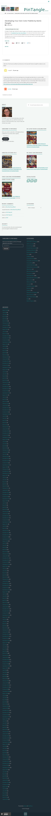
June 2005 (5, 771)
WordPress (30, 806)
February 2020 (6, 450)
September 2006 (6, 742)
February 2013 (6, 579)
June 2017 (5, 479)
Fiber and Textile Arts (31, 271)
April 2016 (5, 507)
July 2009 (5, 670)
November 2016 (6, 494)
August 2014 (5, 541)
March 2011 (5, 628)
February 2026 (6, 323)
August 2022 (5, 395)
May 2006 (5, 750)
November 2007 (6, 712)
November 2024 (6, 337)
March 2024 (5, 354)
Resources (29, 288)
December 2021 (6, 407)
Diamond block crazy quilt (32, 267)
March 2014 (5, 551)
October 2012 (5, 587)
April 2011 (5, 625)
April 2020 (5, 445)
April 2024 (5, 352)
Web (27, 298)
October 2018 (5, 462)
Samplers (28, 290)
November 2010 (6, 636)
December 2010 (6, 634)
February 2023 (6, 382)
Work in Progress (30, 301)
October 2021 (5, 412)
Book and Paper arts (31, 252)
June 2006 (5, 748)
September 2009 (6, 666)
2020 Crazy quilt (30, 243)
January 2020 (5, 452)
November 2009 (6, 661)
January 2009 (5, 683)
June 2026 (5, 314)
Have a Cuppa (29, 279)
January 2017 (5, 490)
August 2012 (5, 591)
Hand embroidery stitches (32, 277)
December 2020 (6, 431)
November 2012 (6, 585)
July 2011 (5, 619)
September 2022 (6, 393)
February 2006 (6, 757)
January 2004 (5, 799)
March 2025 (5, 333)
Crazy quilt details (30, 258)
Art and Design (10, 13)
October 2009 (5, 663)
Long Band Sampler (31, 286)
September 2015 (6, 522)
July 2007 (5, 721)
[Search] (28, 105)
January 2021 (5, 428)
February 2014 (6, 553)
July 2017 (5, 477)
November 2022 (6, 388)
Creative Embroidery (31, 265)
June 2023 (5, 373)
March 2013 (5, 577)
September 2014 (6, 539)
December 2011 (6, 608)
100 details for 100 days (32, 241)
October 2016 (5, 496)
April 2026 (5, 318)
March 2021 (5, 424)
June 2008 (5, 697)
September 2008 (6, 691)
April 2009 (5, 676)
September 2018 (6, 465)
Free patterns (29, 273)
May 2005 (5, 774)
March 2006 (5, 754)
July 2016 (5, 503)
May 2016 (5, 505)
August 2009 (5, 668)
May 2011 (5, 623)
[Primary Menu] (48, 1)
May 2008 (5, 699)
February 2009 (6, 680)
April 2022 (5, 399)
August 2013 (5, 566)
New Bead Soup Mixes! (11, 207)
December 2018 (6, 458)
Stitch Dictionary (30, 294)
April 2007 (5, 727)
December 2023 (6, 361)
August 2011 (5, 617)
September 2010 (6, 640)
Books (28, 254)
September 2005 (6, 767)
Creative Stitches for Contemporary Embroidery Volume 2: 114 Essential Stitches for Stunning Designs (37, 145)
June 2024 (5, 348)
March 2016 (5, 509)
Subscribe (6, 139)
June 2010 (5, 647)
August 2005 (5, 769)
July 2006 (5, 746)
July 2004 (5, 788)
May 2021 (5, 420)
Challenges (29, 256)
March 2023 (5, 380)
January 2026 (5, 325)
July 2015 (5, 526)
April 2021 (5, 422)
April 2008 (5, 702)
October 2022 (5, 390)
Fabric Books (29, 269)
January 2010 (5, 657)
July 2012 (5, 594)
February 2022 (6, 403)
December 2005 (6, 761)
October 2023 (5, 365)
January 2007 (5, 733)
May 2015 (5, 528)
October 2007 (5, 714)
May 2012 (5, 598)
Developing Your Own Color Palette (18, 33)
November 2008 (6, 687)
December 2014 (6, 532)
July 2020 (5, 441)
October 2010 (5, 638)
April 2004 (5, 795)
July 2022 (5, 397)
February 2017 (6, 488)
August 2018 (5, 467)
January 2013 (5, 581)
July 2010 (5, 644)
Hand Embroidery (30, 275)
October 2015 (5, 520)
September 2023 (6, 367)
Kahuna (25, 806)
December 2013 (6, 558)
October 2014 (5, 536)
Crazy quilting (29, 262)
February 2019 (6, 456)
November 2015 (6, 517)
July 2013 (5, 568)
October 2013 (5, 562)
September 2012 (6, 589)
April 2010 (5, 651)
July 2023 (5, 371)
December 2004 (6, 782)
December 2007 (6, 710)
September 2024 (6, 342)
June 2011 (5, 621)
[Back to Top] (25, 814)
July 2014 (5, 543)
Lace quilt (29, 284)
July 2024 (5, 346)
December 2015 (6, 515)
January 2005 (5, 780)
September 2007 (6, 716)
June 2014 (5, 545)
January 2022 (5, 405)
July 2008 (5, 695)
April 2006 (5, 752)
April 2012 (5, 600)
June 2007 (5, 723)
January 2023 (5, 384)
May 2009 (5, 674)
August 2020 (5, 439)
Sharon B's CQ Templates (32, 292)
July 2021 (5, 416)
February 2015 (6, 530)
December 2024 (6, 335)
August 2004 (5, 786)
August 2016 (5, 500)
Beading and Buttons (31, 250)
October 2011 (5, 613)
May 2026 (5, 316)
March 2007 (5, 729)
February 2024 (6, 357)
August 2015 (5, 524)
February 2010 (6, 655)
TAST (7, 217)
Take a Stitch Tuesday (31, 296)
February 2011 (6, 630)
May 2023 (5, 376)
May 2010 (5, 649)
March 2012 (5, 602)
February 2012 (6, 604)
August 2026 (5, 310)
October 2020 (5, 435)
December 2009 (6, 659)
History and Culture (31, 281)
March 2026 (5, 321)
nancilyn (9, 89)
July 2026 (5, 312)
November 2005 (6, 763)
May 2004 (5, 793)
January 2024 (5, 359)
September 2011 (6, 615)
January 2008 (5, 708)
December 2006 (6, 735)
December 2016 (6, 492)
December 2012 (6, 583)
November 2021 (6, 409)
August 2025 (5, 329)
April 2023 (5, 378)
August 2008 (5, 693)
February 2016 (6, 511)
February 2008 (6, 706)
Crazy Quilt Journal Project (32, 260)
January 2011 (5, 632)
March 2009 (5, 678)
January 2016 (5, 513)
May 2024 (5, 350)
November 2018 (6, 460)
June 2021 (5, 418)
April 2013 (5, 575)
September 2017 (6, 473)
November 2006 (6, 738)
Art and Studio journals (31, 248)
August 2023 (5, 369)
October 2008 (5, 689)
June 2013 (5, 570)
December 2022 (6, 386)
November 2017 (6, 471)
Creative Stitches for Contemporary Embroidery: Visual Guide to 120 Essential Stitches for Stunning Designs (12, 169)
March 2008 (5, 704)
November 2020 (6, 433)
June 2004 (5, 790)
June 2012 (5, 596)
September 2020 (6, 437)
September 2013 (6, 564)
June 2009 (5, 672)
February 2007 (6, 731)
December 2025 (6, 327)
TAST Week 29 (9, 212)
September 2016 (6, 498)
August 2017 (5, 475)
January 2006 (5, 759)
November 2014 (6, 534)
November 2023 (6, 363)
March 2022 (5, 401)
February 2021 (6, 426)
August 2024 (5, 344)
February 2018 (6, 469)
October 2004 (5, 784)
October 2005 (5, 765)
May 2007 (5, 725)
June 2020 (5, 443)
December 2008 (6, 685)
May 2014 (5, 547)
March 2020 (5, 448)
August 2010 (5, 642)
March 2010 (5, 653)
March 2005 (5, 778)
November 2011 (6, 611)
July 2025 (5, 331)
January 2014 (5, 556)
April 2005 (5, 776)
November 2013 (6, 560)
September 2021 (6, 414)
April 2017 (5, 484)
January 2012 (5, 606)
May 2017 (5, 481)
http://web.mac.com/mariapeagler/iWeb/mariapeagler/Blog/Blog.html (18, 84)
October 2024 (5, 340)
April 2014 (5, 549)
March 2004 (5, 797)
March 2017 (5, 486)
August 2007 (5, 719)
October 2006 (5, 740)
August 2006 (5, 744)
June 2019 (5, 454)
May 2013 (5, 572)
